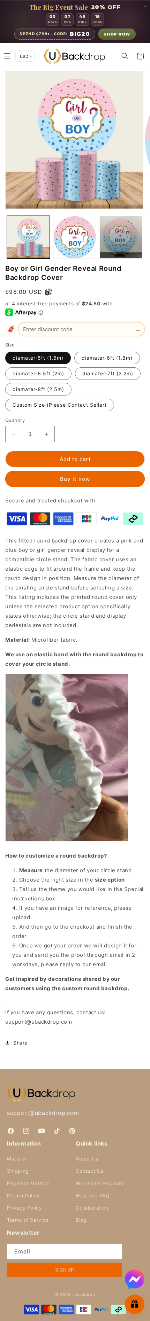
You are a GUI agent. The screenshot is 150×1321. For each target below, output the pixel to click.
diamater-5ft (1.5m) (38, 358)
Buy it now (75, 479)
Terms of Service (28, 1220)
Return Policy (23, 1195)
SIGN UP (64, 1270)
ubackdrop (84, 1294)
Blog (81, 1220)
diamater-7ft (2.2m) (107, 373)
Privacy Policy (24, 1208)
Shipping (18, 1171)
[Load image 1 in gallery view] (28, 237)
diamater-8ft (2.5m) (38, 389)
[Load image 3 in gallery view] (120, 237)
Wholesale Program (99, 1183)
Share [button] (20, 1043)
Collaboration (92, 1208)
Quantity (15, 420)
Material (17, 1159)
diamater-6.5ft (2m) (38, 373)
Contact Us (89, 1171)
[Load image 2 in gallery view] (74, 237)
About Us (87, 1159)
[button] (125, 56)
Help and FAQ (93, 1195)
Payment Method (28, 1183)
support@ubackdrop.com (43, 1112)
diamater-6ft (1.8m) (107, 358)
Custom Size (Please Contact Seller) (60, 405)
